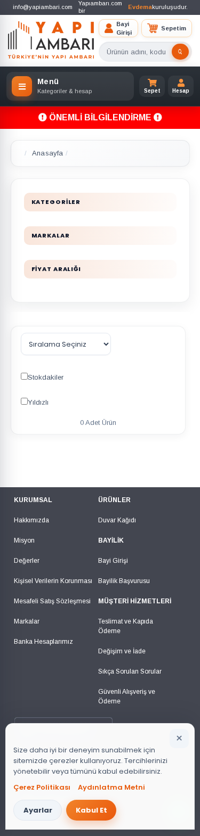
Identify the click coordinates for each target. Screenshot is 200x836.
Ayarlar (37, 810)
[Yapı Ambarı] (51, 40)
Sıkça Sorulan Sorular (130, 671)
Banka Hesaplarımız (43, 641)
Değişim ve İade (122, 651)
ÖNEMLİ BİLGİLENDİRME (100, 117)
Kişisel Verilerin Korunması (53, 581)
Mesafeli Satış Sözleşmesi (52, 601)
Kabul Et (91, 810)
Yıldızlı (38, 402)
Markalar (26, 621)
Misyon (24, 540)
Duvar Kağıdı (117, 520)
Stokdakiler (45, 377)
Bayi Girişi (113, 560)
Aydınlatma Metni (111, 787)
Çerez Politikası (41, 787)
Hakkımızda (31, 520)
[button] (118, 28)
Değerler (26, 560)
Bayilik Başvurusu (124, 581)
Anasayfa (47, 153)
